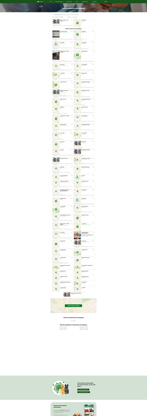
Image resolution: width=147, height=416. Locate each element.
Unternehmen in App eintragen (83, 392)
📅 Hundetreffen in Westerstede (84, 328)
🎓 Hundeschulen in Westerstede (84, 329)
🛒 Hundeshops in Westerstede (63, 329)
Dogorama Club (85, 1)
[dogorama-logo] (40, 1)
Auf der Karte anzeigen (73, 305)
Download (94, 1)
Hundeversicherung (59, 1)
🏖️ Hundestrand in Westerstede (63, 328)
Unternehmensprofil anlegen (83, 389)
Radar (51, 1)
